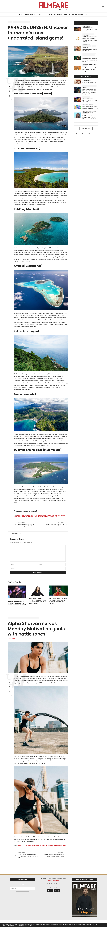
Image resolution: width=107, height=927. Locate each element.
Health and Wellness (88, 112)
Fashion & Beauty (87, 46)
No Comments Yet (16, 533)
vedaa (64, 845)
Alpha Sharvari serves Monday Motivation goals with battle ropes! (36, 628)
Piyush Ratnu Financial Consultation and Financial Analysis (89, 40)
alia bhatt (19, 845)
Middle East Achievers (88, 36)
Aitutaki (23, 515)
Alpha (24, 845)
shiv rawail (60, 845)
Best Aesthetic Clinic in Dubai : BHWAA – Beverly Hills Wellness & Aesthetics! (89, 117)
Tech (95, 36)
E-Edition (67, 14)
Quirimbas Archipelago (26, 516)
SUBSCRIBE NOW (86, 128)
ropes (50, 845)
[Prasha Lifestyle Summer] (78, 81)
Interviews (85, 34)
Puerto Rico (17, 516)
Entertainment (29, 14)
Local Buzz (49, 14)
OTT (91, 27)
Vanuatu (49, 516)
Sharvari (54, 845)
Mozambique (58, 515)
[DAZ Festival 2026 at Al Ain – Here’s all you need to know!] (78, 106)
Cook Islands (34, 515)
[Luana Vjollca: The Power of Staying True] (78, 48)
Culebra (40, 515)
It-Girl (42, 845)
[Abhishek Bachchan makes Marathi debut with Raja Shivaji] (78, 68)
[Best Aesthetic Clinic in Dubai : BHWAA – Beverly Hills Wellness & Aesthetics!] (78, 115)
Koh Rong (51, 515)
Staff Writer (12, 42)
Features (10, 22)
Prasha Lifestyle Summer (89, 82)
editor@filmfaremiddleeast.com (53, 885)
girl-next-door (36, 845)
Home (20, 14)
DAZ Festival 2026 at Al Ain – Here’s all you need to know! (90, 107)
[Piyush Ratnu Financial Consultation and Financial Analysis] (78, 38)
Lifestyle (39, 14)
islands (44, 515)
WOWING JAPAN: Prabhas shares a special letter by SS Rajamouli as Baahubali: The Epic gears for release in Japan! (17, 602)
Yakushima (54, 516)
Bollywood (93, 53)
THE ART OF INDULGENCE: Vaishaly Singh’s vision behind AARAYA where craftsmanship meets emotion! (37, 601)
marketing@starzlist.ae (53, 880)
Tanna (39, 516)
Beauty (89, 111)
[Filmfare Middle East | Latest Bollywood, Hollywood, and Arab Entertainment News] (53, 6)
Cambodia (27, 515)
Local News (85, 35)
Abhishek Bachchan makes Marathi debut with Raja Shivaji (89, 69)
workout (16, 847)
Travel (19, 22)
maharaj (46, 845)
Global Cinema (86, 27)
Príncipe (63, 515)
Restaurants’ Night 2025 (79, 14)
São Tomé (34, 516)
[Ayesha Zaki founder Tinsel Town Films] (78, 29)
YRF (20, 847)
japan (47, 515)
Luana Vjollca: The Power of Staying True (89, 50)
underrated (44, 516)
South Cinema (86, 53)
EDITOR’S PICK (58, 14)
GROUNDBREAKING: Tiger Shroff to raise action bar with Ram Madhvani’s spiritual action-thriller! (58, 601)
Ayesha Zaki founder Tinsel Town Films (89, 30)
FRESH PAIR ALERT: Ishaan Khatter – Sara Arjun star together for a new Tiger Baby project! (89, 91)
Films (28, 618)
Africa (18, 515)
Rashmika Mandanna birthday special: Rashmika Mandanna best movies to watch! (89, 59)
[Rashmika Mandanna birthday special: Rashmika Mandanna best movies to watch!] (78, 58)
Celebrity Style (86, 44)
